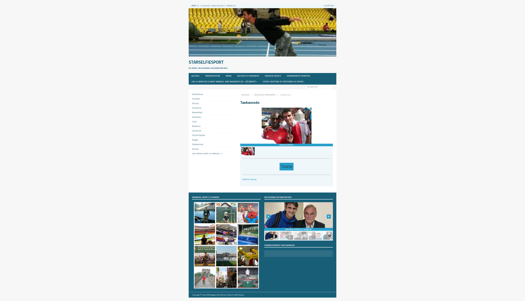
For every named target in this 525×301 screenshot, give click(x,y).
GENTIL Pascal (249, 179)
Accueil (195, 76)
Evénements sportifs (298, 76)
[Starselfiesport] (262, 54)
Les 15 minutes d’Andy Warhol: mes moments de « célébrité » (224, 81)
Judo (194, 121)
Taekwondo (197, 144)
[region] (286, 132)
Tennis (195, 103)
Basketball (197, 112)
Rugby (195, 139)
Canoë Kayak (198, 135)
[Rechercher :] (319, 86)
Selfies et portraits (248, 76)
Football (196, 98)
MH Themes (239, 294)
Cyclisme (196, 130)
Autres (195, 149)
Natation (196, 126)
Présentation (212, 76)
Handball (196, 117)
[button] (248, 151)
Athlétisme (197, 94)
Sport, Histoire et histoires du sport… (284, 81)
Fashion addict (273, 76)
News (228, 76)
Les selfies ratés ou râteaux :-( (207, 153)
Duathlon (196, 108)
